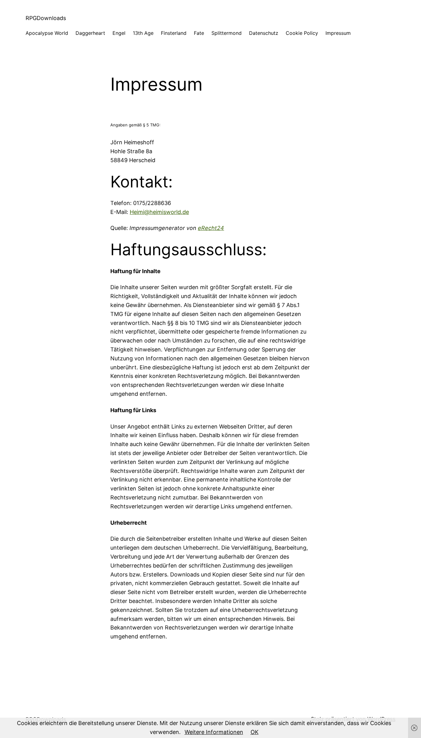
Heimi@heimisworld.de (159, 212)
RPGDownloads (46, 18)
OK (255, 732)
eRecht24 (211, 228)
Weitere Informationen (214, 732)
